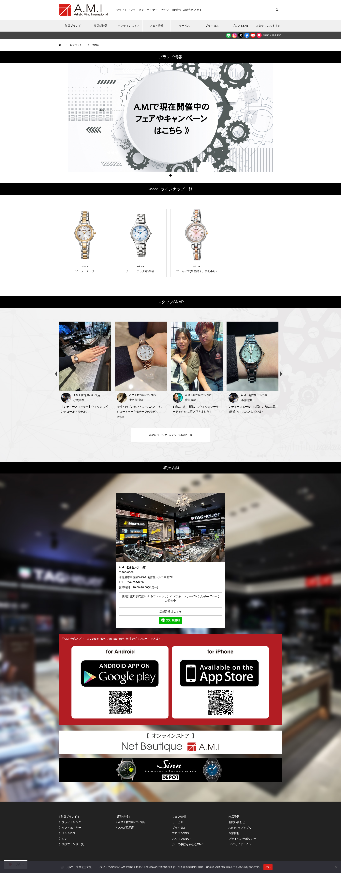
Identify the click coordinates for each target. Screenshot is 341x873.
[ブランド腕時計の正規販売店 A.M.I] (83, 10)
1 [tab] (170, 175)
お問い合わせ (237, 822)
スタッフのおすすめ (268, 25)
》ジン (63, 838)
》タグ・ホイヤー (70, 827)
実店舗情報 (101, 25)
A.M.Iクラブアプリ (240, 827)
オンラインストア (129, 25)
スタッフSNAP (181, 838)
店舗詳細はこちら (170, 611)
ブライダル (212, 25)
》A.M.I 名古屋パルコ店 (130, 822)
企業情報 (234, 833)
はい (268, 866)
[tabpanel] (170, 117)
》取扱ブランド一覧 (71, 844)
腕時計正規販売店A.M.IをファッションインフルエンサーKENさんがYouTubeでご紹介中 (170, 598)
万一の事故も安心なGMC (187, 844)
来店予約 (234, 816)
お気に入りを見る (271, 35)
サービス (184, 25)
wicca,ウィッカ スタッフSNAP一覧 (170, 434)
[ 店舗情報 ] (122, 816)
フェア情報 (156, 25)
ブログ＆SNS (240, 25)
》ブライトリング (70, 822)
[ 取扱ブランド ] (69, 816)
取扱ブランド (73, 25)
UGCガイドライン (240, 844)
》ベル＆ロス (67, 833)
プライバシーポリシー (242, 838)
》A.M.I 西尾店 (124, 827)
